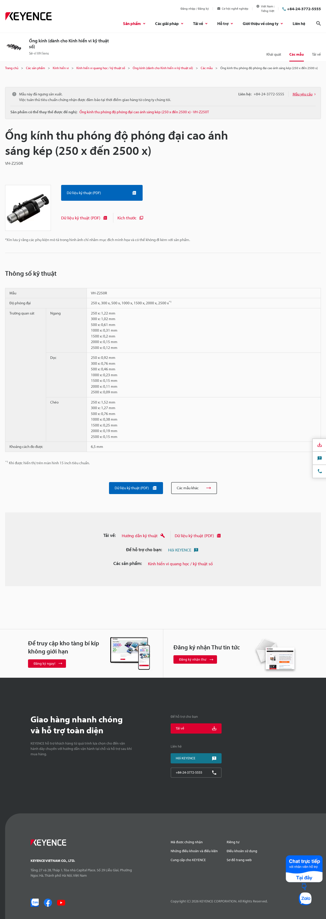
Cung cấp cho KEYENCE (188, 860)
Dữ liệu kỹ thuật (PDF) (80, 217)
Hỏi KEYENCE (179, 549)
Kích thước (127, 217)
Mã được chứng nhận (187, 842)
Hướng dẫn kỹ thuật (140, 535)
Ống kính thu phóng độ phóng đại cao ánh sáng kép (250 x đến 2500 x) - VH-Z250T (144, 111)
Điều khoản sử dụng (242, 851)
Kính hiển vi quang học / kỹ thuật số (180, 563)
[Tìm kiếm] (318, 23)
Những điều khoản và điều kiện (194, 851)
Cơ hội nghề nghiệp (235, 8)
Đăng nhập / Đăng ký (195, 8)
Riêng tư (233, 842)
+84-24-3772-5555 (304, 8)
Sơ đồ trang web (239, 860)
